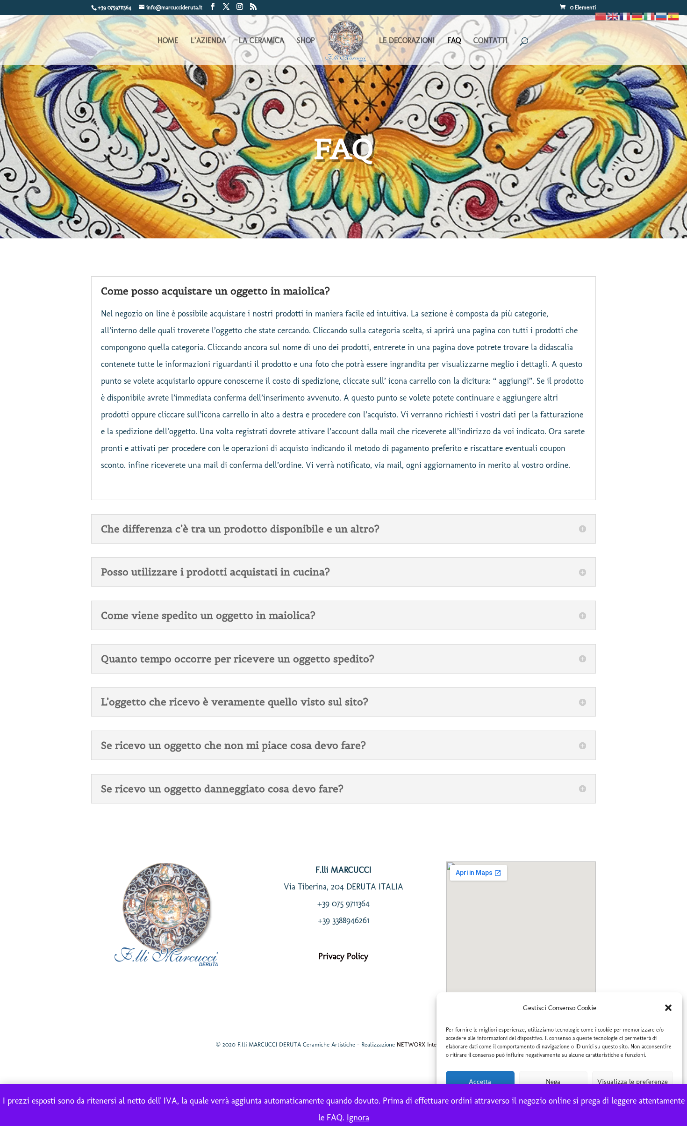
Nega (553, 1081)
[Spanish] (674, 15)
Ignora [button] (358, 1117)
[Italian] (650, 15)
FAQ (454, 41)
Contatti (490, 41)
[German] (637, 15)
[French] (625, 15)
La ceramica (261, 41)
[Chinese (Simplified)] (601, 15)
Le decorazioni (407, 41)
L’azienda (208, 41)
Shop (306, 41)
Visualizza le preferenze (632, 1081)
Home (167, 41)
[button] (668, 1007)
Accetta (480, 1081)
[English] (613, 15)
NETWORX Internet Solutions (434, 1044)
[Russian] (662, 15)
